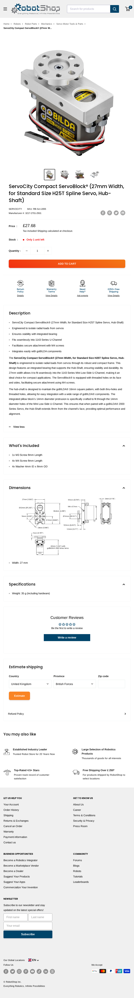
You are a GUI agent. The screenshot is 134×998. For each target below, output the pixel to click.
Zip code (103, 676)
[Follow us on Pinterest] (25, 971)
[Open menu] (5, 9)
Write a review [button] (67, 637)
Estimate (19, 695)
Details (20, 295)
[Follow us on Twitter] (12, 971)
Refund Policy (16, 713)
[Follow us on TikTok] (39, 971)
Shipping (8, 815)
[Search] (114, 9)
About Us (78, 804)
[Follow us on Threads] (52, 971)
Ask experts (82, 295)
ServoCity (15, 209)
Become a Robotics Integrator (20, 860)
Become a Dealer (13, 871)
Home (6, 24)
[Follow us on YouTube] (32, 971)
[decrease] (26, 250)
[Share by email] (122, 212)
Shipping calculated (48, 230)
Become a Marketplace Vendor (21, 865)
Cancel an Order (12, 826)
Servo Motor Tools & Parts (69, 24)
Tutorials (78, 876)
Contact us (9, 842)
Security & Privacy (83, 820)
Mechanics (46, 24)
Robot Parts (31, 24)
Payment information (15, 836)
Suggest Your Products (16, 876)
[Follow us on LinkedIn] (45, 971)
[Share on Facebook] (102, 212)
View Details (51, 295)
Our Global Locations (14, 960)
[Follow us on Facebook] (5, 971)
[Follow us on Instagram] (19, 971)
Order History (11, 809)
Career (77, 809)
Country (14, 676)
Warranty (8, 831)
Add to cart (67, 263)
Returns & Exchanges (16, 820)
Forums (77, 860)
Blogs (76, 865)
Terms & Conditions (84, 815)
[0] (127, 9)
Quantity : (15, 250)
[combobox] (88, 9)
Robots (17, 24)
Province (59, 676)
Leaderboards (81, 881)
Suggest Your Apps (14, 881)
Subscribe (28, 934)
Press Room (80, 826)
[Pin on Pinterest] (109, 212)
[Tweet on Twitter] (116, 212)
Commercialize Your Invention (20, 887)
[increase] (48, 250)
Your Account (11, 804)
